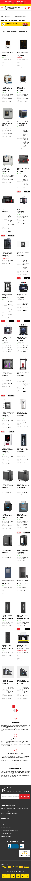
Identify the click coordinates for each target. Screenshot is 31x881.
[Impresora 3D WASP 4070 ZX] (8, 637)
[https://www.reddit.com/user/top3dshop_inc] (23, 876)
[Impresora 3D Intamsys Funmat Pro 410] (8, 573)
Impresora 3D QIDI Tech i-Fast (22, 295)
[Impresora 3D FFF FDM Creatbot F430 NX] (23, 114)
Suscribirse (25, 796)
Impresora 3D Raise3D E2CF (7, 208)
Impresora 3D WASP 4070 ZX (7, 646)
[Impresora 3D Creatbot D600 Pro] (8, 79)
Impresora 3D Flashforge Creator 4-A (7, 484)
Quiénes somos (4, 822)
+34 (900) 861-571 (10, 811)
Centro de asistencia (6, 827)
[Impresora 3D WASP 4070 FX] (8, 607)
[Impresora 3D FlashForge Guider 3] (8, 541)
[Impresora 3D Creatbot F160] (23, 79)
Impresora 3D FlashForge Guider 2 (7, 515)
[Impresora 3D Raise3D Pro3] (23, 244)
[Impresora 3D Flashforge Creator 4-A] (8, 476)
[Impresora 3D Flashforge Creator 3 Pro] (8, 364)
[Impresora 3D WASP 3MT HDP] (23, 573)
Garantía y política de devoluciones (9, 830)
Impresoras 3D (8, 16)
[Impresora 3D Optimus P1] (23, 364)
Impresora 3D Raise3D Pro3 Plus (7, 295)
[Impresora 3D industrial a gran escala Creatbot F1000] (8, 160)
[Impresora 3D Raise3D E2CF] (8, 200)
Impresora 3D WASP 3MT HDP (22, 581)
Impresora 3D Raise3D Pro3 (23, 252)
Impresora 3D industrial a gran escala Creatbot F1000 (8, 169)
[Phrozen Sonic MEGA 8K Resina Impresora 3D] (23, 45)
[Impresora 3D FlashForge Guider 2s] (23, 506)
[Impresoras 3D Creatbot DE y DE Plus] (8, 672)
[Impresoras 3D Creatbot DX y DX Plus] (23, 672)
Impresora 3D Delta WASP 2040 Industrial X (23, 448)
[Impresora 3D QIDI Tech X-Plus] (23, 637)
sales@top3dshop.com (11, 813)
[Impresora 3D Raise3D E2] (23, 160)
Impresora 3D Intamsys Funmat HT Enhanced (8, 412)
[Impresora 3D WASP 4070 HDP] (23, 607)
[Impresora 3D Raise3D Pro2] (23, 200)
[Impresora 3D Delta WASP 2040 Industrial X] (23, 440)
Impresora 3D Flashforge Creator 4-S (23, 484)
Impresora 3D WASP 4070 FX (7, 616)
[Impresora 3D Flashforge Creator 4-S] (23, 476)
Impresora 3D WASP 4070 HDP (22, 616)
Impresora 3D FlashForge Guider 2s (22, 515)
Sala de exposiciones (6, 825)
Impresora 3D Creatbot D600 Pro (7, 88)
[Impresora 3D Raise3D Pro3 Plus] (8, 287)
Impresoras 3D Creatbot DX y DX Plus (23, 681)
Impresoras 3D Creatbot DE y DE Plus (7, 681)
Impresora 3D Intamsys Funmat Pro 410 (8, 581)
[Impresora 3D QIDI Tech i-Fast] (23, 287)
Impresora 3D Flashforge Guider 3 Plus (22, 549)
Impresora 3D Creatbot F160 (21, 88)
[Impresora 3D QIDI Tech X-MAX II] (8, 329)
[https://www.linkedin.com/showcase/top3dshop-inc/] (18, 876)
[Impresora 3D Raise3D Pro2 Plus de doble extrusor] (8, 244)
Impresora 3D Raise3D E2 (23, 169)
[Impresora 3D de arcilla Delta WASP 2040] (23, 404)
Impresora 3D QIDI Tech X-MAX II (6, 338)
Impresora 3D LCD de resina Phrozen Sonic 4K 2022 (7, 53)
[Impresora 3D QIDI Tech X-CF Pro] (23, 329)
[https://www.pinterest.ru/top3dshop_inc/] (27, 876)
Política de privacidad (6, 836)
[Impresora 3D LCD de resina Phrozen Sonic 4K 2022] (8, 45)
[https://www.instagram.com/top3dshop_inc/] (8, 876)
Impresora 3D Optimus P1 (23, 372)
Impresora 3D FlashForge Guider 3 (7, 549)
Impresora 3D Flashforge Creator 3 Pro (7, 372)
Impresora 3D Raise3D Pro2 (23, 208)
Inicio (2, 16)
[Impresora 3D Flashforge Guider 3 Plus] (23, 541)
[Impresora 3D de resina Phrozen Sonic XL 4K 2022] (8, 440)
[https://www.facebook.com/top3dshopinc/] (4, 876)
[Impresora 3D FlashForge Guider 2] (8, 506)
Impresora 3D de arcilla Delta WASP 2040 (22, 412)
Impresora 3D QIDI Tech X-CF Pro (22, 338)
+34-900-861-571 (13, 5)
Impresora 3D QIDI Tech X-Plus (22, 646)
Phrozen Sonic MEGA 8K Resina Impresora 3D (22, 53)
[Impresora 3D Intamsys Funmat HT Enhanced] (8, 404)
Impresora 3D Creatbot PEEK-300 (7, 122)
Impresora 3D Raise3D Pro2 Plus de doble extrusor (7, 252)
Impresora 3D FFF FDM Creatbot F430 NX (23, 122)
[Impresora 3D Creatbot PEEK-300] (8, 114)
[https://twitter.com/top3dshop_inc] (13, 876)
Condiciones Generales (6, 833)
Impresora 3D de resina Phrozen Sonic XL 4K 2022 (7, 448)
